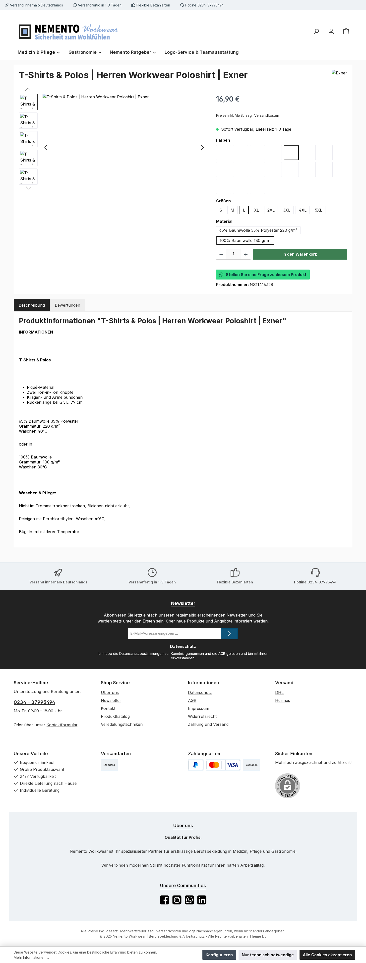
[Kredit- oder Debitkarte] (223, 765)
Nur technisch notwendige (268, 954)
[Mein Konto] (331, 31)
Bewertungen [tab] (67, 305)
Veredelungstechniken (122, 724)
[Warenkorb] (346, 31)
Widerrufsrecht (202, 716)
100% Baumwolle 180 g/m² (245, 240)
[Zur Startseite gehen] (68, 31)
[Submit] (229, 633)
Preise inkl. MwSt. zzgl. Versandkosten (247, 115)
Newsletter (111, 700)
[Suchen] (316, 31)
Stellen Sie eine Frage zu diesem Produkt (266, 274)
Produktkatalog (115, 716)
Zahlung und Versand (208, 724)
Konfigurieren (219, 954)
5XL (318, 210)
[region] (112, 147)
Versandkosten (168, 931)
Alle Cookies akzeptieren (327, 954)
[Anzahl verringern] (221, 254)
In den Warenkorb (300, 254)
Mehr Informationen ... (31, 957)
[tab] (32, 305)
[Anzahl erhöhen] (246, 254)
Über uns (110, 692)
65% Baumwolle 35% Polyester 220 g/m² (258, 230)
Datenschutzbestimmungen (141, 653)
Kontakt (108, 708)
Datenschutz (200, 692)
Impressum (198, 708)
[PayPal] (196, 765)
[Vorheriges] (46, 147)
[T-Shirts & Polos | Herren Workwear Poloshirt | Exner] (124, 147)
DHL (279, 692)
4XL (302, 210)
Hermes (282, 700)
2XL (271, 210)
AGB (221, 653)
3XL (286, 210)
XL (256, 210)
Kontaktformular (62, 724)
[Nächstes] (202, 147)
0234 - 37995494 (34, 702)
